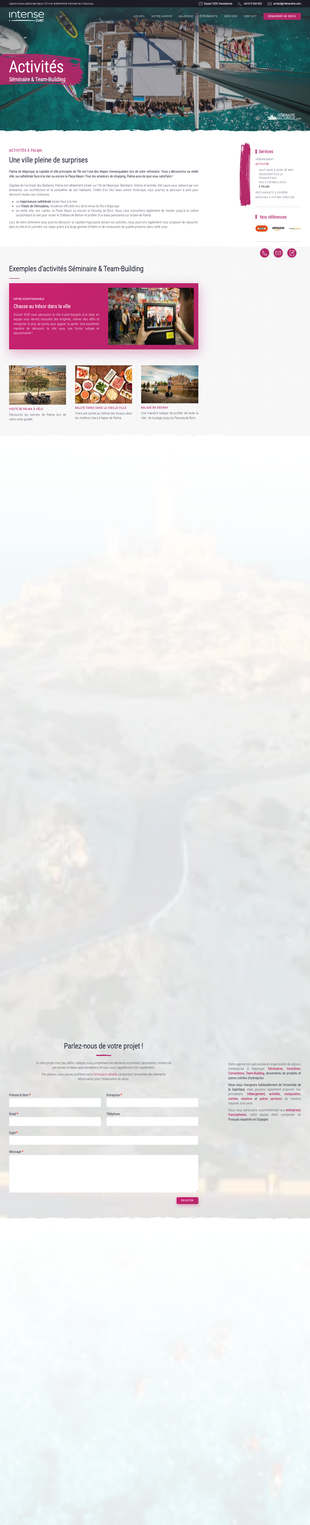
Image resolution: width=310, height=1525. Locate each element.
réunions (246, 1099)
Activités (262, 164)
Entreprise (114, 1095)
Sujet (13, 1133)
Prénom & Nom (20, 1095)
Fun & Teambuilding (272, 182)
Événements (208, 16)
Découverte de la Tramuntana (271, 176)
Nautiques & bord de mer (276, 170)
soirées (233, 1099)
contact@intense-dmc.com (287, 3)
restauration (292, 1094)
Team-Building (255, 1073)
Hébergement (265, 159)
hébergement (256, 1094)
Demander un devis (282, 16)
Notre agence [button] (162, 16)
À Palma (264, 186)
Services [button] (230, 16)
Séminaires (275, 1069)
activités (274, 1094)
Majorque (186, 16)
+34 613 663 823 (253, 3)
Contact (250, 16)
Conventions (236, 1073)
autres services (270, 1099)
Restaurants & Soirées (272, 192)
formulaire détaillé (105, 1074)
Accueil (139, 16)
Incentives (293, 1069)
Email (13, 1114)
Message (16, 1152)
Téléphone (113, 1114)
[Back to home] (26, 16)
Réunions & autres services (275, 197)
